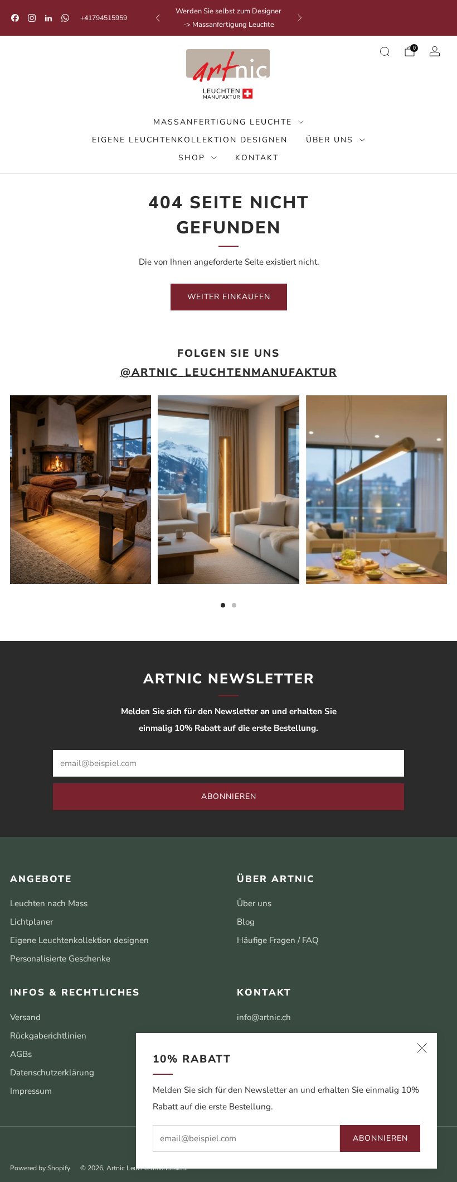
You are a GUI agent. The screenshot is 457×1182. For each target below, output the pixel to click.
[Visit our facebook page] (15, 17)
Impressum (31, 1091)
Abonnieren (380, 1138)
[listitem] (229, 18)
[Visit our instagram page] (31, 17)
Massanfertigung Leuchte (222, 122)
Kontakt (257, 157)
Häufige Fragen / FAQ (278, 940)
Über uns (329, 140)
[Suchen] (384, 51)
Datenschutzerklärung (52, 1072)
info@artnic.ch (264, 1017)
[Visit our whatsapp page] (65, 17)
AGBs (21, 1054)
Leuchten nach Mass (48, 903)
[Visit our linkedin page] (48, 17)
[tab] (223, 605)
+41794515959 (103, 17)
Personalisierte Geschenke (60, 958)
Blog (246, 921)
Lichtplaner (31, 921)
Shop (191, 157)
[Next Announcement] (300, 18)
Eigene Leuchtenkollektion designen (190, 140)
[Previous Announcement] (157, 18)
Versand (25, 1017)
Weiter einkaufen (228, 296)
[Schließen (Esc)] (422, 1048)
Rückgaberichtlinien (48, 1035)
